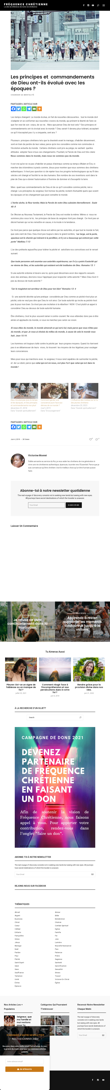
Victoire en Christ (62, 979)
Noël (16, 949)
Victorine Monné (37, 455)
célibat (17, 929)
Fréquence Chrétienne (26, 4)
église (57, 983)
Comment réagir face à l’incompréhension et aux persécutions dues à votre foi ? (55, 688)
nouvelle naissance (63, 946)
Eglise (57, 929)
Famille (58, 932)
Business (19, 919)
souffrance (19, 973)
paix (56, 949)
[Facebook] (13, 108)
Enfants (18, 932)
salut (17, 966)
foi (56, 936)
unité (17, 979)
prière (57, 956)
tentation (18, 976)
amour (57, 912)
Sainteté (58, 963)
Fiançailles (19, 936)
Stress (57, 973)
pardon (18, 952)
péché (17, 959)
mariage (18, 946)
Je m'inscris (26, 1069)
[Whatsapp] (23, 108)
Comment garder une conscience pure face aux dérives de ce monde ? (51, 402)
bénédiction (60, 919)
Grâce (17, 939)
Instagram (88, 5)
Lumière (58, 942)
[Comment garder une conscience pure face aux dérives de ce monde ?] (54, 391)
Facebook (83, 5)
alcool (17, 912)
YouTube (93, 5)
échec (17, 983)
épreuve (18, 986)
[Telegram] (29, 108)
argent (17, 916)
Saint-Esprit (19, 963)
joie (56, 939)
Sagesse (58, 959)
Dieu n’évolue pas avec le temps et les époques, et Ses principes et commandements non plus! (24, 402)
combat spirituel (61, 926)
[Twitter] (18, 108)
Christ (17, 922)
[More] (39, 108)
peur (16, 956)
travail (58, 976)
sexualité (59, 969)
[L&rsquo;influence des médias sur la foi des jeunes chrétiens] (84, 391)
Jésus (17, 942)
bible (57, 916)
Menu (103, 5)
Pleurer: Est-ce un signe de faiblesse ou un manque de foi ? (21, 687)
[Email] (34, 108)
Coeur (17, 926)
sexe (17, 969)
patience (58, 952)
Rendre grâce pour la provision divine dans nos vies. (89, 687)
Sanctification (60, 966)
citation (58, 922)
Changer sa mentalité (22, 95)
